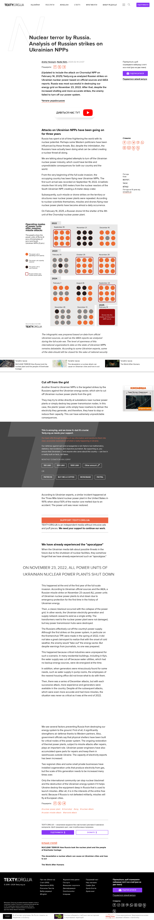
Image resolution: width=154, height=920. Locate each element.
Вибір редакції (46, 891)
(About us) (51, 880)
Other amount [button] (91, 465)
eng (76, 809)
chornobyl (67, 809)
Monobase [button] (85, 477)
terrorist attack (70, 812)
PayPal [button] (100, 477)
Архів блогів (91, 888)
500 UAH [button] (61, 465)
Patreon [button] (48, 477)
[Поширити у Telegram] (64, 67)
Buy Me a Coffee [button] (66, 477)
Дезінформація (69, 888)
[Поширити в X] (59, 67)
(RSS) (47, 882)
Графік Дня (90, 885)
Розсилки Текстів (47, 888)
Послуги (66, 882)
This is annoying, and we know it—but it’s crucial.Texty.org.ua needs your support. (65, 431)
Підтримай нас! (92, 880)
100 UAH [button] (47, 465)
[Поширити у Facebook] (55, 67)
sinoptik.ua (127, 192)
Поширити (47, 67)
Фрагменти (44, 885)
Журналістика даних (71, 880)
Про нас (43, 880)
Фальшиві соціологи (71, 885)
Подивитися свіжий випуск (135, 79)
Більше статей (49, 843)
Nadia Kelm (62, 62)
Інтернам (66, 894)
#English (43, 894)
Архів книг (90, 891)
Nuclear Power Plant (51, 809)
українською (24, 906)
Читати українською (53, 100)
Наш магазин (91, 882)
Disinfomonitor (69, 891)
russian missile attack (52, 812)
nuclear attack (87, 809)
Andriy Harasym (49, 62)
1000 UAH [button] (74, 465)
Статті (42, 882)
